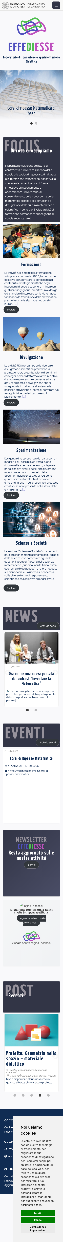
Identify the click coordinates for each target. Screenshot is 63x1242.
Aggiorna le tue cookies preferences (33, 920)
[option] (31, 669)
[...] (32, 218)
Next (59, 97)
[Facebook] (6, 1169)
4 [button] (40, 1097)
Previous (3, 97)
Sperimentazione (38, 1059)
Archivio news (48, 625)
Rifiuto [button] (38, 1220)
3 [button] (31, 1097)
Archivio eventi (47, 742)
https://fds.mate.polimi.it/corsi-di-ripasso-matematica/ (27, 772)
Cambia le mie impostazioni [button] (38, 1228)
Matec (25, 1059)
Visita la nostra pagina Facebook (31, 942)
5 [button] (48, 1097)
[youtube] (11, 1169)
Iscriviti (31, 864)
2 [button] (35, 712)
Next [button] (55, 672)
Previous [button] (7, 672)
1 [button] (27, 712)
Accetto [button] (37, 1213)
